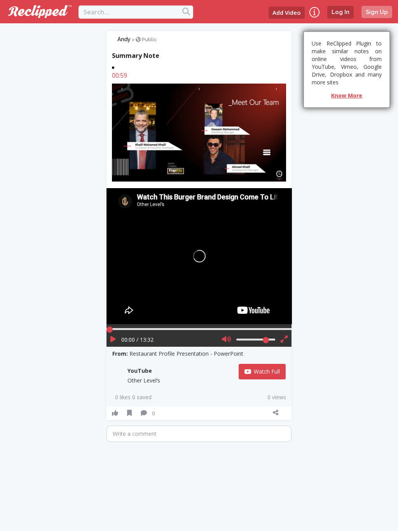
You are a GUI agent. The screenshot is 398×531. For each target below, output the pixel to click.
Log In (340, 12)
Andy (124, 39)
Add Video (286, 12)
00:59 (119, 75)
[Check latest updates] (314, 12)
